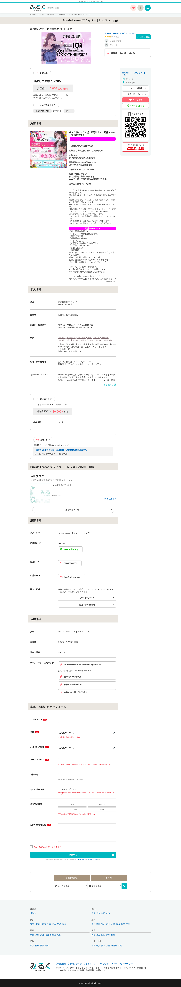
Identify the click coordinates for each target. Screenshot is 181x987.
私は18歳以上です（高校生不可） (48, 847)
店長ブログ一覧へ (73, 509)
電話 (75, 789)
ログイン (109, 877)
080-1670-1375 (70, 563)
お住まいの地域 (39, 746)
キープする (138, 99)
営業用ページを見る (73, 676)
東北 (93, 909)
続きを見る (109, 498)
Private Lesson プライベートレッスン (122, 33)
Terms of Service (92, 859)
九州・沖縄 (96, 941)
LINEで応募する (71, 549)
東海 (93, 919)
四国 (32, 941)
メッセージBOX (87, 597)
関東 (32, 919)
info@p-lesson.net (72, 577)
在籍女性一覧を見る (73, 684)
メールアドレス (39, 759)
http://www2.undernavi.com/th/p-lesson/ (82, 664)
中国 (93, 930)
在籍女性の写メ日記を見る (76, 692)
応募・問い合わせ (87, 604)
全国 (56, 8)
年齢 (34, 731)
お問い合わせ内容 (40, 824)
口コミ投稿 (145, 36)
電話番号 (34, 774)
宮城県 (50, 8)
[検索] (124, 886)
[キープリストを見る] (133, 8)
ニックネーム (38, 719)
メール (64, 789)
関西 (32, 930)
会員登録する (72, 877)
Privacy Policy (80, 859)
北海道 (33, 909)
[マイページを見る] (140, 8)
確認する (73, 854)
